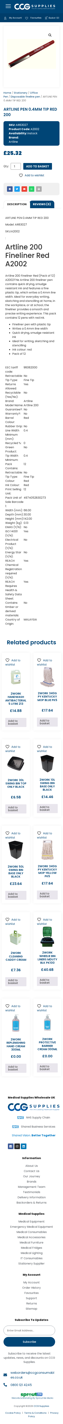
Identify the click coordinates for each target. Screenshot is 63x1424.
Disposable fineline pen (25, 96)
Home (7, 93)
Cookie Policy (13, 1413)
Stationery (20, 93)
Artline (13, 142)
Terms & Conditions (35, 1413)
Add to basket (37, 166)
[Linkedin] (23, 1146)
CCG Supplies (41, 1406)
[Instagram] (17, 1146)
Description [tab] (17, 204)
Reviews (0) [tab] (42, 204)
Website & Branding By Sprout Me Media (32, 1398)
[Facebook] (10, 1146)
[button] (50, 35)
